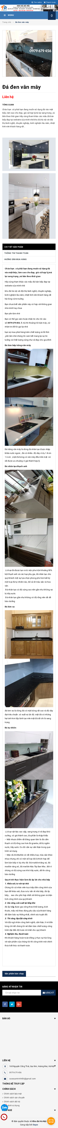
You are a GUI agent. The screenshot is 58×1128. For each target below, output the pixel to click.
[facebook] (5, 1004)
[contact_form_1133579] (51, 1121)
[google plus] (19, 1004)
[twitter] (12, 1004)
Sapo (35, 1125)
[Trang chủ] (29, 8)
